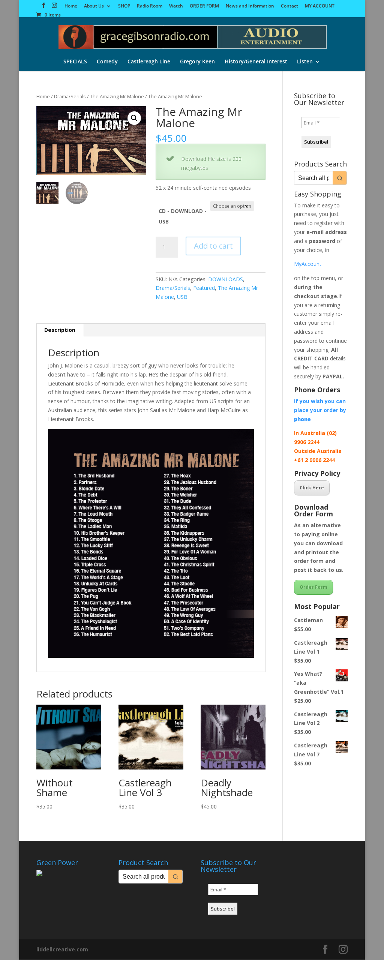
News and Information (250, 6)
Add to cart (213, 246)
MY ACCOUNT (319, 6)
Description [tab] (59, 329)
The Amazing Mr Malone (117, 96)
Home (70, 6)
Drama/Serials (70, 96)
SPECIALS (75, 62)
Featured (204, 287)
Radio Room (149, 6)
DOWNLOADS (225, 279)
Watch (176, 6)
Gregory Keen (197, 62)
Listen (305, 62)
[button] (134, 118)
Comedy (107, 62)
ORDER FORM (204, 6)
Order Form (313, 587)
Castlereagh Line (149, 62)
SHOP (124, 6)
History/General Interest (256, 62)
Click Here (312, 487)
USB (182, 296)
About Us (94, 6)
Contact (289, 6)
